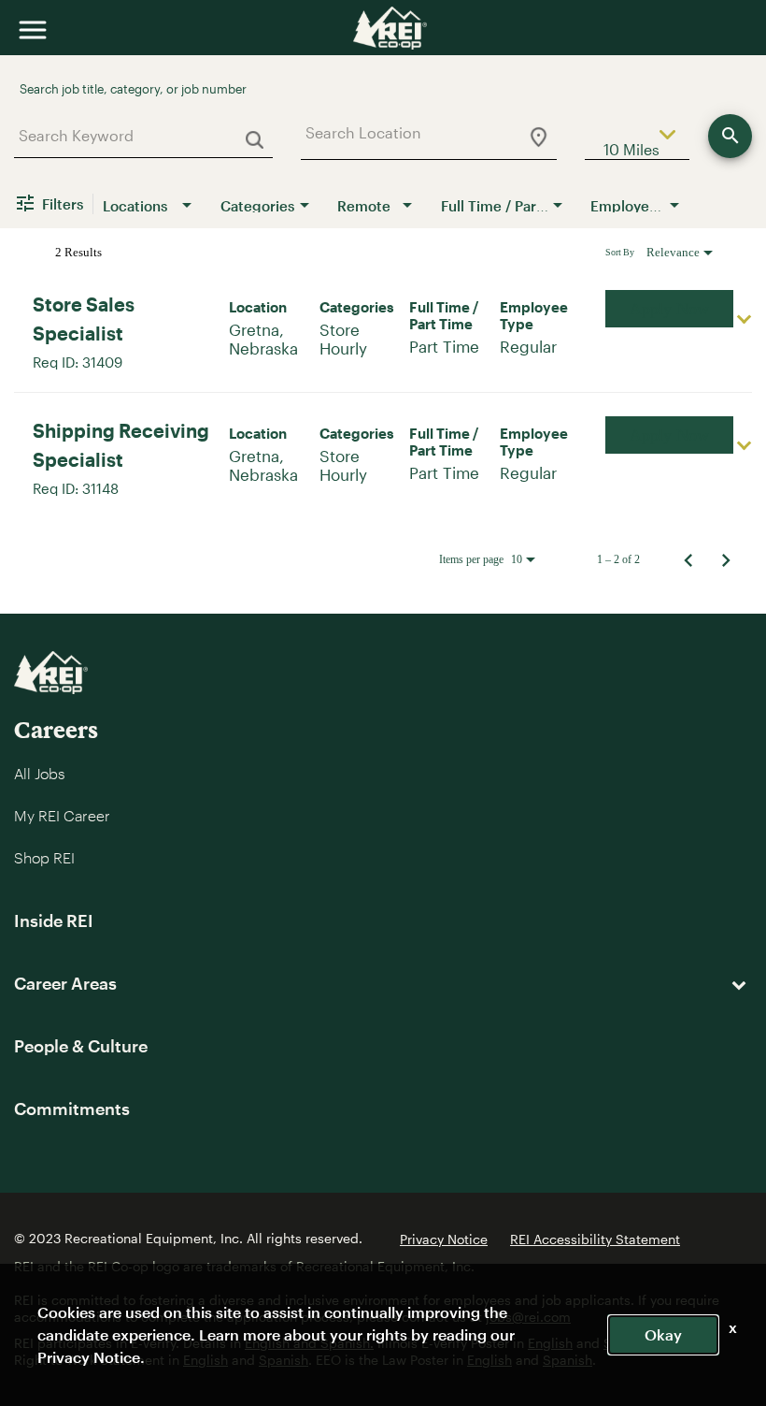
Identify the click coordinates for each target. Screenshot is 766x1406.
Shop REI (44, 857)
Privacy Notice (444, 1239)
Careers (56, 729)
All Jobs (39, 773)
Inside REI (53, 920)
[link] (383, 330)
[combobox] (136, 135)
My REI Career (62, 815)
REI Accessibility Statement (595, 1239)
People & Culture (81, 1046)
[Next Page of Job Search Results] (726, 559)
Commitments (72, 1108)
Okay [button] (663, 1334)
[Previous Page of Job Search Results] (688, 559)
